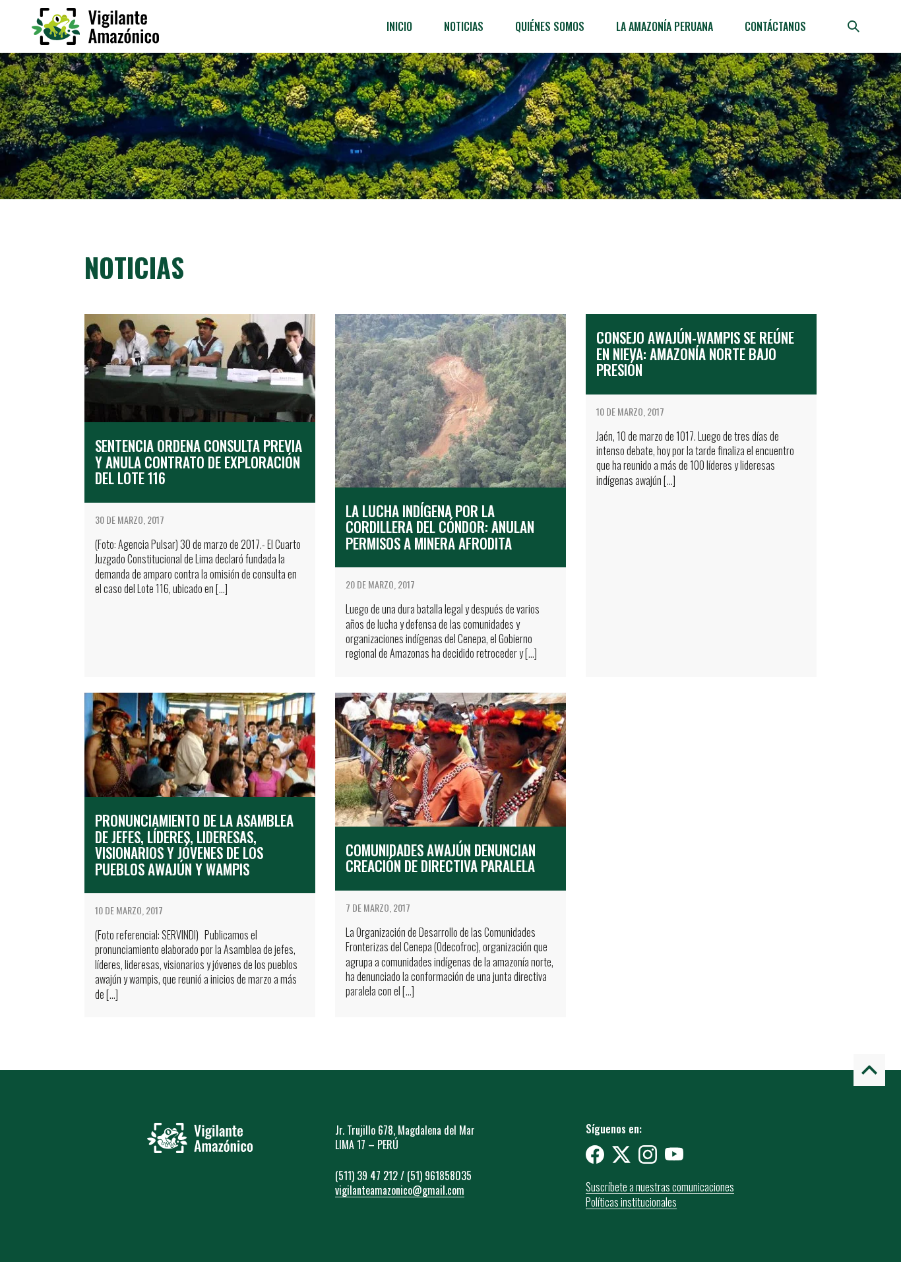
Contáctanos (775, 26)
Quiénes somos (549, 26)
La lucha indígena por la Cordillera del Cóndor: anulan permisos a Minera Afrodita (440, 527)
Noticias (463, 26)
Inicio (399, 26)
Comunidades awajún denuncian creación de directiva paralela (441, 858)
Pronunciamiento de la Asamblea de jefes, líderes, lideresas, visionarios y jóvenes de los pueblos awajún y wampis (194, 844)
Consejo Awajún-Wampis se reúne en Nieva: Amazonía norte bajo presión (695, 353)
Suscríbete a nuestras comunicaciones (660, 1187)
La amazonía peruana (664, 26)
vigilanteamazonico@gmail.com (399, 1190)
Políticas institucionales (631, 1202)
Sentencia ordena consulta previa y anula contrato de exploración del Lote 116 (198, 461)
